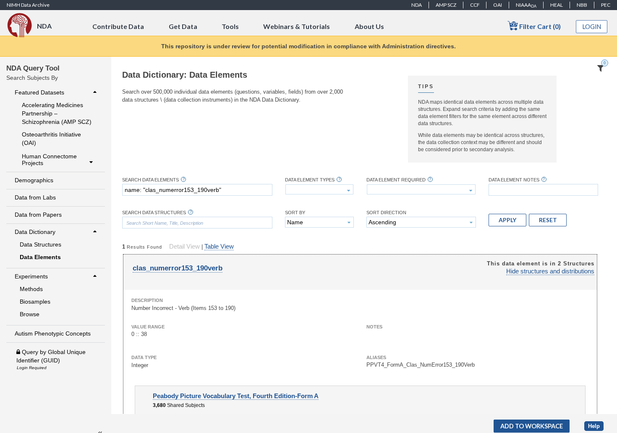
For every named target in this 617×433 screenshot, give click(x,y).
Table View (219, 246)
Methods (31, 289)
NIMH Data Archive (28, 5)
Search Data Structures (154, 212)
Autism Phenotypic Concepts (53, 333)
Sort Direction (386, 212)
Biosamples (35, 301)
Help (594, 426)
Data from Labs (35, 197)
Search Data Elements (150, 180)
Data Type (144, 357)
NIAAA (526, 5)
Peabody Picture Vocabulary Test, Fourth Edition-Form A (236, 396)
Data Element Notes (514, 180)
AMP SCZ (446, 5)
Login (592, 26)
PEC (605, 5)
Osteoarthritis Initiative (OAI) (51, 138)
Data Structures (40, 244)
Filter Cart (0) (539, 26)
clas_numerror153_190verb (177, 268)
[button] (507, 220)
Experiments (31, 276)
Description (147, 300)
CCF (475, 5)
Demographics (34, 180)
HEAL (556, 5)
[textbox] (197, 190)
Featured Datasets (39, 92)
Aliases (376, 357)
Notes (374, 326)
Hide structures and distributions (550, 271)
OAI (497, 5)
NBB (582, 5)
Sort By (295, 212)
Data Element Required (396, 180)
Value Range (148, 326)
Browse (29, 314)
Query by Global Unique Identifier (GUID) (51, 356)
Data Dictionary (35, 231)
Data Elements (40, 257)
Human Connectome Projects (49, 159)
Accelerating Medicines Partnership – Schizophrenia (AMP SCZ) (57, 113)
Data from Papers (38, 214)
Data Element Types (310, 180)
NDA (416, 5)
